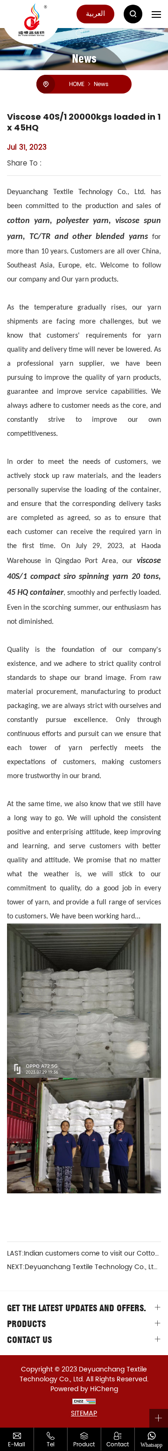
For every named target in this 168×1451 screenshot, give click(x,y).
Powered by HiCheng (84, 1389)
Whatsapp (151, 1445)
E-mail (16, 1444)
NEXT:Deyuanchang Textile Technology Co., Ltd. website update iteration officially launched (84, 1267)
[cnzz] (84, 1401)
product (84, 1444)
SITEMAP (84, 1413)
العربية (95, 13)
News (101, 84)
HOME (76, 84)
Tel (51, 1444)
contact (117, 1444)
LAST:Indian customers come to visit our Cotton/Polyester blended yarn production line (84, 1253)
